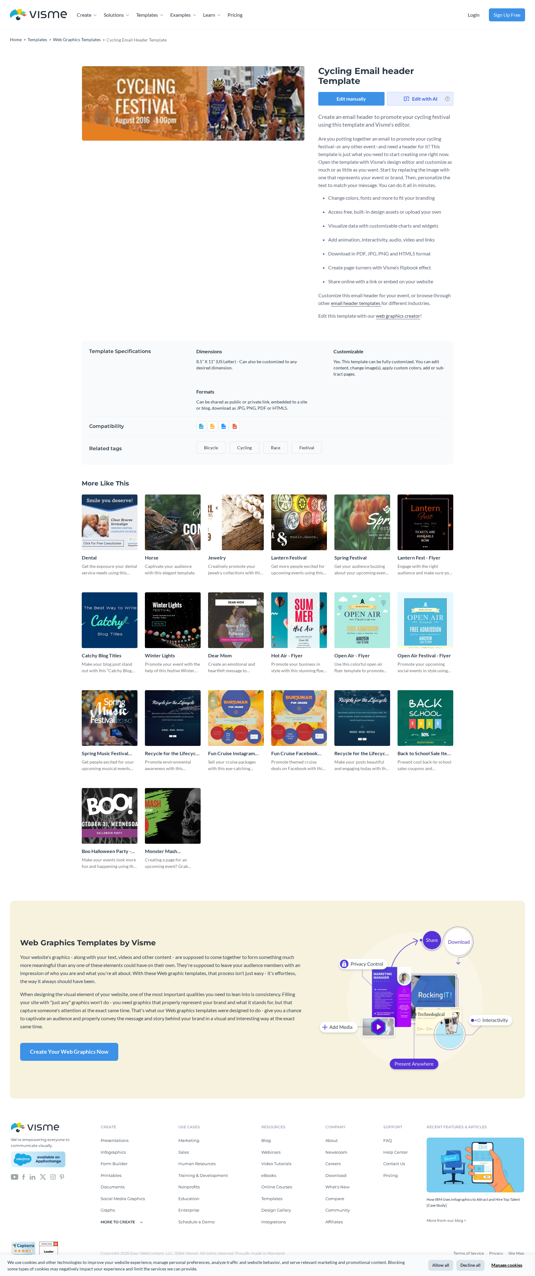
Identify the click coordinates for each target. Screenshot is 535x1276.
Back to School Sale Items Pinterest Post (425, 753)
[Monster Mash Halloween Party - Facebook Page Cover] (173, 816)
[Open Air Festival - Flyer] (425, 620)
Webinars (271, 1152)
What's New (337, 1186)
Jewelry (217, 557)
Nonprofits (189, 1186)
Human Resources (196, 1163)
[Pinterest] (62, 1176)
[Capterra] (25, 1244)
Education (188, 1198)
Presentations (114, 1140)
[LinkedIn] (32, 1176)
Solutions (114, 15)
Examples (180, 15)
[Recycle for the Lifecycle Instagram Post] (173, 718)
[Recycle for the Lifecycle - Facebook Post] (362, 718)
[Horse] (173, 522)
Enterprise (188, 1210)
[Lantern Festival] (299, 522)
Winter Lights (160, 655)
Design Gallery (276, 1210)
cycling (244, 447)
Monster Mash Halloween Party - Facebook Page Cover (169, 851)
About (331, 1140)
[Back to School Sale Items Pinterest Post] (425, 718)
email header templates (356, 303)
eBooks (268, 1175)
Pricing (235, 15)
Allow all (440, 1265)
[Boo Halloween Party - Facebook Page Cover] (109, 816)
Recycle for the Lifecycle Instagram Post (172, 753)
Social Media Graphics (123, 1198)
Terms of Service (469, 1253)
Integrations (273, 1221)
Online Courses (276, 1186)
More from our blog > (446, 1220)
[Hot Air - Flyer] (299, 620)
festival (306, 447)
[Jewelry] (236, 522)
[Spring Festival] (362, 522)
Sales (183, 1152)
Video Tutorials (276, 1163)
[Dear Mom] (236, 620)
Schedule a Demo (196, 1221)
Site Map (516, 1253)
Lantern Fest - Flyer (419, 557)
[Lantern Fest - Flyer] (425, 522)
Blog (266, 1140)
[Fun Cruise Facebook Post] (299, 718)
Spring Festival (350, 557)
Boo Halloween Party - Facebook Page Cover (106, 851)
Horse (152, 557)
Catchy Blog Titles (101, 655)
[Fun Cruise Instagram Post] (236, 718)
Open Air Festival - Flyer (424, 655)
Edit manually (351, 99)
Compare (334, 1198)
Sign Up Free (507, 15)
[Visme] (38, 15)
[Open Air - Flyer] (362, 620)
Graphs (108, 1210)
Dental (89, 557)
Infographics (113, 1152)
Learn (209, 15)
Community (337, 1210)
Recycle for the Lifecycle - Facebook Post (361, 753)
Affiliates (334, 1221)
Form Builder (114, 1163)
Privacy (496, 1253)
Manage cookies (506, 1265)
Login (474, 15)
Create (84, 15)
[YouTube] (14, 1176)
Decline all (470, 1265)
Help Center (395, 1152)
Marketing (188, 1140)
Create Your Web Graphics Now (69, 1051)
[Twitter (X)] (43, 1176)
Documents (112, 1186)
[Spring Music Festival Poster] (109, 718)
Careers (333, 1163)
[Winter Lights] (173, 620)
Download (335, 1175)
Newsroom (336, 1152)
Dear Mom (220, 655)
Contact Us (394, 1163)
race (275, 447)
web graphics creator (398, 316)
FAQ (387, 1140)
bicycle (211, 447)
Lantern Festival (289, 557)
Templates (147, 15)
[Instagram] (53, 1176)
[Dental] (109, 522)
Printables (111, 1175)
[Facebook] (23, 1176)
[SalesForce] (38, 1160)
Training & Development (203, 1175)
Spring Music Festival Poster (105, 753)
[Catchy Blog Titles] (109, 620)
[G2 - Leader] (48, 1244)
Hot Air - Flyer (287, 655)
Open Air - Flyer (352, 655)
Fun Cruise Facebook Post (294, 753)
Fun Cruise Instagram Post (231, 753)
